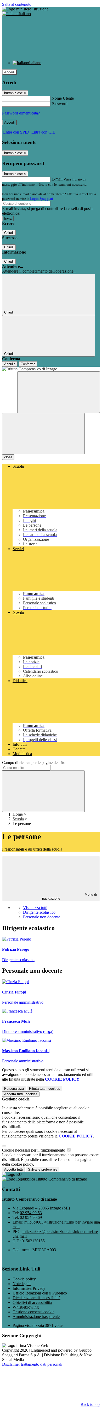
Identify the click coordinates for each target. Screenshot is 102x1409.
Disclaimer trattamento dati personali (32, 1364)
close (8, 457)
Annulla (9, 364)
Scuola (18, 819)
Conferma (28, 364)
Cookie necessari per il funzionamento (34, 1150)
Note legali (22, 1283)
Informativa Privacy (29, 1288)
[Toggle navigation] (43, 433)
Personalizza (14, 1089)
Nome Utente (63, 98)
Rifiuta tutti (44, 1089)
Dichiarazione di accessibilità (36, 1298)
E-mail (57, 179)
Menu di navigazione (69, 896)
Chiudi (9, 233)
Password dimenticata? (21, 113)
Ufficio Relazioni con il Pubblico (40, 1293)
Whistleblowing (26, 1307)
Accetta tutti (20, 1094)
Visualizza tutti (35, 907)
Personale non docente (41, 917)
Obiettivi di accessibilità (32, 1302)
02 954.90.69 (31, 1217)
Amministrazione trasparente (36, 1316)
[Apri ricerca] (58, 392)
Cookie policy (24, 1279)
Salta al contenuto (16, 4)
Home (18, 814)
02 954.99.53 (31, 1213)
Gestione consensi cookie (33, 1312)
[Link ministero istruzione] (25, 9)
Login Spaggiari (41, 199)
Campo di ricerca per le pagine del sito (33, 762)
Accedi (9, 72)
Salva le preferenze (42, 1169)
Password (59, 103)
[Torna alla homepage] (51, 369)
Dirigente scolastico (39, 912)
